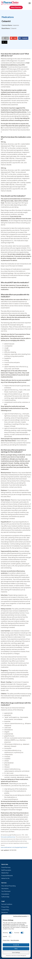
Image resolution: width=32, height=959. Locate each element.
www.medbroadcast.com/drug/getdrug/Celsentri (14, 847)
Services (3, 882)
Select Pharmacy (16, 7)
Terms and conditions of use (8, 837)
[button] (29, 3)
